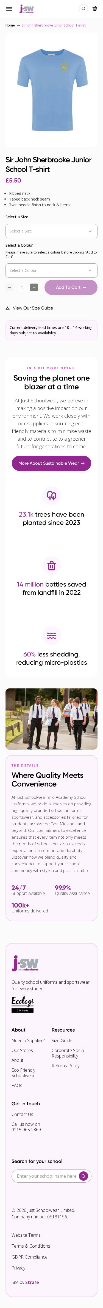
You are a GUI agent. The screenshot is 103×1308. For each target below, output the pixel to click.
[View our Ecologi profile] (23, 1004)
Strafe (32, 1282)
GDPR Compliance (30, 1257)
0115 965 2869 (26, 1130)
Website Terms (26, 1235)
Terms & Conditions (31, 1246)
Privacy (18, 1268)
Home (10, 25)
